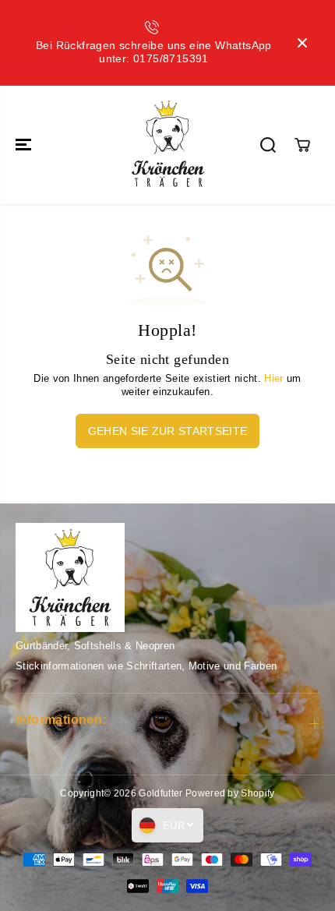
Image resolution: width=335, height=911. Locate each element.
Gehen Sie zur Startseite (168, 431)
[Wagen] (302, 145)
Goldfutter (160, 793)
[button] (25, 145)
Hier (273, 378)
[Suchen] (268, 145)
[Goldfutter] (167, 145)
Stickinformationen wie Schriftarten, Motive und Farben (146, 666)
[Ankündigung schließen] (302, 43)
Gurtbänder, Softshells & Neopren (95, 645)
